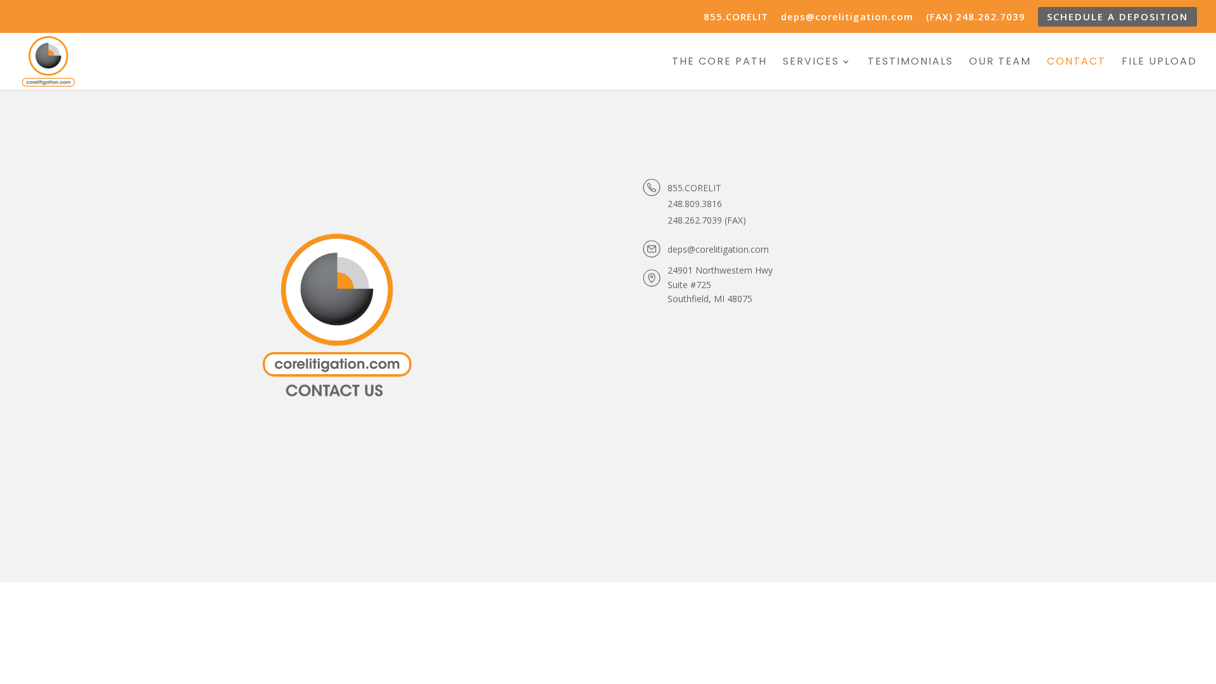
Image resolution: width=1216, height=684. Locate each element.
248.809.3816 (695, 204)
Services (811, 62)
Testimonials (910, 62)
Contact (1076, 62)
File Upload (1159, 62)
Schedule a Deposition (1117, 16)
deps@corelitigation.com (847, 17)
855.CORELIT (736, 17)
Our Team (1000, 62)
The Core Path (719, 62)
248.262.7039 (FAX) (707, 220)
